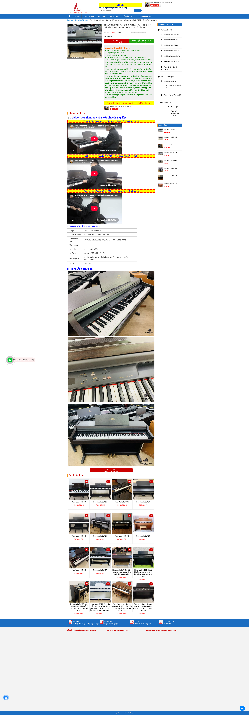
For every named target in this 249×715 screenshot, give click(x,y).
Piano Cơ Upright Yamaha (171, 95)
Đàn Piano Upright (168, 81)
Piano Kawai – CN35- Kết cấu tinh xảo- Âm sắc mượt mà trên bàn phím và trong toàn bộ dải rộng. (143, 573)
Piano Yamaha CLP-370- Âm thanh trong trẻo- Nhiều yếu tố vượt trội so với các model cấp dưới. (78, 607)
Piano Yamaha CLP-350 (122, 536)
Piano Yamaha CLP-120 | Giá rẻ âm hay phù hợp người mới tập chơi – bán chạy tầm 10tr (121, 572)
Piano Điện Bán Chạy (81, 20)
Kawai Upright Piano (174, 85)
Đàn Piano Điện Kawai (170, 40)
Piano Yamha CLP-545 (122, 502)
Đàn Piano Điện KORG (170, 45)
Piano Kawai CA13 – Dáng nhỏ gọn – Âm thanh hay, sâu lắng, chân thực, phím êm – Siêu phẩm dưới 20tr (143, 607)
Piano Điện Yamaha (170, 107)
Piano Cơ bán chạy (166, 77)
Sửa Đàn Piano (128, 16)
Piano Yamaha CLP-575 (143, 502)
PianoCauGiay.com (130, 713)
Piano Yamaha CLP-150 (79, 570)
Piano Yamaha (89, 16)
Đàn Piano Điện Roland (170, 51)
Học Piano (102, 16)
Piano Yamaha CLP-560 (79, 536)
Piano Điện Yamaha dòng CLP (175, 113)
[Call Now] (9, 360)
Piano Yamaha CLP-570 (100, 570)
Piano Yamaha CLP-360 (100, 536)
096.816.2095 (167, 624)
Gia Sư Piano (114, 16)
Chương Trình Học (144, 16)
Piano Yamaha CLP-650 (100, 502)
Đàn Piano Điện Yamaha (170, 56)
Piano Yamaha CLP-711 (79, 502)
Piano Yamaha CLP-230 (143, 536)
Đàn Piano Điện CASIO (170, 34)
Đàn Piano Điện (165, 30)
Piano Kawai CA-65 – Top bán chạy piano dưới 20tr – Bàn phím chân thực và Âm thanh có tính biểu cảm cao (122, 607)
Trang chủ (75, 16)
